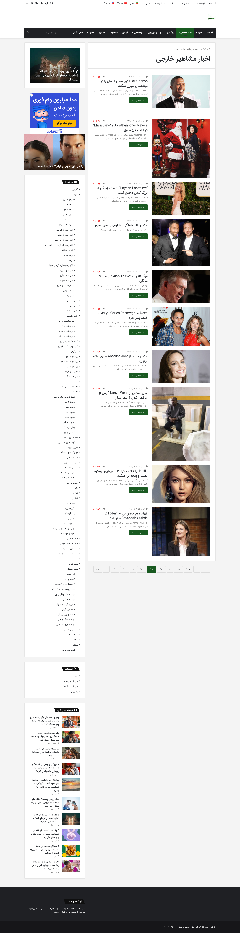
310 (125, 569)
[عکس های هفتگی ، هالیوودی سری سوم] (181, 242)
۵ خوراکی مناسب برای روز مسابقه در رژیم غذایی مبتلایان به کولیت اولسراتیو (44, 849)
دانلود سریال (69, 407)
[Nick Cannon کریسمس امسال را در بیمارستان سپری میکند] (181, 91)
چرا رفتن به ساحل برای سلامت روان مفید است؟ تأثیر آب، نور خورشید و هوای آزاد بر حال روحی (45, 785)
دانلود (91, 32)
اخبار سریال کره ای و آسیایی (59, 245)
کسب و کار (70, 579)
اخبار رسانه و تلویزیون (65, 225)
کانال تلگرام (78, 32)
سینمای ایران (66, 270)
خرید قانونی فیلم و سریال (63, 397)
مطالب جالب (72, 635)
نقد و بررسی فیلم (64, 614)
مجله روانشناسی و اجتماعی (62, 589)
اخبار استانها (70, 204)
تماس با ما (146, 3)
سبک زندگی (72, 457)
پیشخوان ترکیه (71, 366)
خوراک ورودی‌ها (70, 681)
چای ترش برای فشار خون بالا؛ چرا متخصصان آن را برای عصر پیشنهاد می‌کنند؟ (45, 865)
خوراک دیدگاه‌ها (70, 686)
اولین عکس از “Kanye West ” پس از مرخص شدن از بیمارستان (123, 395)
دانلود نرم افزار (68, 422)
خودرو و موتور (71, 381)
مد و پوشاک (69, 523)
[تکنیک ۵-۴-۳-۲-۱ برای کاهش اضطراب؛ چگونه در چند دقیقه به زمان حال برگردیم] (71, 835)
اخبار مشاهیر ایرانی (66, 321)
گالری (75, 488)
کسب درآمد (72, 483)
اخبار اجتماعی (69, 199)
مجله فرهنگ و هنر (66, 619)
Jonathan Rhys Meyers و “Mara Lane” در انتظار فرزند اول (120, 128)
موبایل (44, 908)
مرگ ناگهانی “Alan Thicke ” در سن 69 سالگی (122, 278)
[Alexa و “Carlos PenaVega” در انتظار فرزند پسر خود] (181, 326)
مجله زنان (73, 564)
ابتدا (205, 569)
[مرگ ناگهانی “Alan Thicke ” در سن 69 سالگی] (181, 286)
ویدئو (75, 645)
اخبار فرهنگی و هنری (65, 285)
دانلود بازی (70, 402)
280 (188, 569)
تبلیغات (171, 3)
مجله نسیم (138, 32)
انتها (97, 569)
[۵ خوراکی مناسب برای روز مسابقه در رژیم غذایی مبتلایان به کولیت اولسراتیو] (71, 851)
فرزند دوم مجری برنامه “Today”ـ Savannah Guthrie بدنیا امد (126, 516)
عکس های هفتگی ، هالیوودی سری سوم (121, 225)
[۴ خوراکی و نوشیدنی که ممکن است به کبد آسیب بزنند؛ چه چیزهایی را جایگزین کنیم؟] (71, 769)
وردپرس (74, 691)
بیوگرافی (170, 32)
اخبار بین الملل (68, 214)
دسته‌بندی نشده (71, 437)
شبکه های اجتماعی (66, 442)
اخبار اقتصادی (69, 209)
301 (142, 569)
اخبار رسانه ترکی (65, 235)
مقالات (75, 640)
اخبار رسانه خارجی (64, 240)
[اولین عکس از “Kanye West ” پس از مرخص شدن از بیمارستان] (181, 424)
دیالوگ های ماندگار (69, 452)
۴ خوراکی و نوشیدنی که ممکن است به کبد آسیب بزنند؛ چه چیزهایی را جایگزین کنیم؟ (45, 768)
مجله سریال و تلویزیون (65, 594)
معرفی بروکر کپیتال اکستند (65, 912)
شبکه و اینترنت (71, 468)
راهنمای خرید (69, 513)
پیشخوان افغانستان (69, 361)
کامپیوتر (71, 518)
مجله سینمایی (69, 599)
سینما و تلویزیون (155, 32)
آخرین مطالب (183, 3)
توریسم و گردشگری (69, 371)
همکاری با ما (159, 3)
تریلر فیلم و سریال (64, 604)
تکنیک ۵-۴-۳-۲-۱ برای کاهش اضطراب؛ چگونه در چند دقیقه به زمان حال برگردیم (54, 77)
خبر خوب (71, 574)
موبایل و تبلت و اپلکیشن (64, 528)
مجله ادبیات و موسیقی (68, 543)
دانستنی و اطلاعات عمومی (66, 387)
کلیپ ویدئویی (68, 650)
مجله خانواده (72, 559)
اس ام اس (70, 503)
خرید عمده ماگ (78, 908)
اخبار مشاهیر (186, 32)
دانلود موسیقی (68, 417)
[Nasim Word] (212, 17)
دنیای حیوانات (71, 447)
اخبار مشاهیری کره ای (65, 336)
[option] (55, 65)
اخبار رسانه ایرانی (64, 230)
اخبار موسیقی (69, 290)
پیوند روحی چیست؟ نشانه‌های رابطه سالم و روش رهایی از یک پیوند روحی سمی (45, 802)
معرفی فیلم (67, 609)
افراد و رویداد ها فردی (68, 346)
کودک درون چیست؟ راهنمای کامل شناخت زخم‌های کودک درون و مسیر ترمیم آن (46, 818)
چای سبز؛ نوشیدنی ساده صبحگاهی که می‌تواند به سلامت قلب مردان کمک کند (44, 736)
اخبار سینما (70, 260)
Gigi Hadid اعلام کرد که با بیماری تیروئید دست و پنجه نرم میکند (121, 473)
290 (178, 569)
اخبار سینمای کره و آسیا (61, 265)
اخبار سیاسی (69, 255)
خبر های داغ (72, 376)
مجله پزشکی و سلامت (68, 554)
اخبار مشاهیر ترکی (67, 326)
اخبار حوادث (69, 220)
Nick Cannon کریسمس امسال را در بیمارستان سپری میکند (124, 83)
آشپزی (75, 189)
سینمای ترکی (66, 275)
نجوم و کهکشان (68, 533)
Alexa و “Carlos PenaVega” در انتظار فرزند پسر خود (123, 315)
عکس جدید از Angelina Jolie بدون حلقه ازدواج (120, 358)
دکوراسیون (70, 508)
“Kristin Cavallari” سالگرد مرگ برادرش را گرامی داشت (55, 164)
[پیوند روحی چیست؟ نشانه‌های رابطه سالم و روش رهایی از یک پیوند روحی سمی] (71, 803)
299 (161, 569)
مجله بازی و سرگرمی (69, 548)
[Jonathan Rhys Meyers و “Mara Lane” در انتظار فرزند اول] (181, 148)
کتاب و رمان (69, 432)
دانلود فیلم (70, 412)
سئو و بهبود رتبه (68, 473)
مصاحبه (114, 32)
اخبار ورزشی (69, 295)
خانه (209, 32)
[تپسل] (31, 95)
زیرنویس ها (69, 427)
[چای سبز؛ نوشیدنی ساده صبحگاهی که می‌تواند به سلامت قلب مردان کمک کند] (71, 737)
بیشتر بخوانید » (138, 100)
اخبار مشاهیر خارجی (66, 331)
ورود (76, 676)
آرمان (143, 76)
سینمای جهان (66, 280)
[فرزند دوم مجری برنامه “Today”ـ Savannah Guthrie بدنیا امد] (181, 531)
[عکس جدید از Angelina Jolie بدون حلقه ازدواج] (181, 366)
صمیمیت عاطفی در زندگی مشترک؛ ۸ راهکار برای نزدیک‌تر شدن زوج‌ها (45, 752)
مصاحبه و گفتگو (71, 629)
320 (115, 569)
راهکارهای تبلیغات (64, 584)
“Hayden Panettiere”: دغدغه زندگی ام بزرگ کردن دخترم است (122, 190)
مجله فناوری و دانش (65, 624)
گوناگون (74, 498)
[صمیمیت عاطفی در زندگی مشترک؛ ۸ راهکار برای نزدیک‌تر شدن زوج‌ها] (71, 753)
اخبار (200, 32)
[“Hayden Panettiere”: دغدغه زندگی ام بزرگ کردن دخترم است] (181, 198)
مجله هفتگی (72, 569)
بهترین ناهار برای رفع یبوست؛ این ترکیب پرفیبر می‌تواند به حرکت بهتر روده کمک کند (44, 721)
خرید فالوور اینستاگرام (59, 908)
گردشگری (102, 32)
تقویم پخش (67, 250)
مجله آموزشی (72, 538)
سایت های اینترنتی (66, 478)
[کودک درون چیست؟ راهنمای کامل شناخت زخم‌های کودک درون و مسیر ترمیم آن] (71, 819)
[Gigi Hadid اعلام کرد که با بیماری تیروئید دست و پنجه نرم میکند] (181, 484)
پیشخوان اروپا (71, 356)
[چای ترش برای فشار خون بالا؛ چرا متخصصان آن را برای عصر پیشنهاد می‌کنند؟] (71, 866)
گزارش (125, 32)
